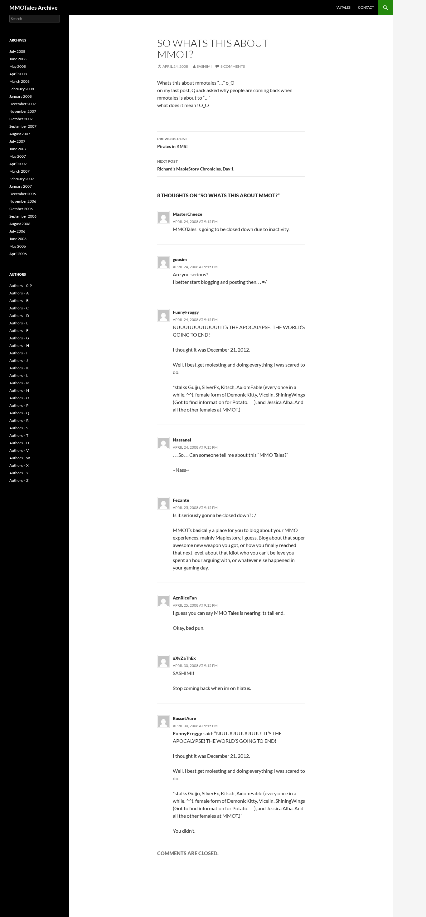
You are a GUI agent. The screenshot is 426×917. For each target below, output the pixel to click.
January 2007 (20, 186)
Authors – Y (19, 473)
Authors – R (19, 420)
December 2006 (22, 193)
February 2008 (21, 88)
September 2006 (22, 216)
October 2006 (21, 208)
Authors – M (19, 383)
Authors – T (18, 435)
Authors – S (18, 428)
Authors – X (19, 465)
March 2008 (19, 81)
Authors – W (19, 458)
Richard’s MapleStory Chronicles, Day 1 (195, 165)
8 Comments (232, 66)
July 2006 (17, 231)
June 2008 (18, 59)
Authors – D (19, 315)
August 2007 (19, 133)
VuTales (343, 7)
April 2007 (18, 163)
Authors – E (18, 323)
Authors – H (19, 345)
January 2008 (20, 96)
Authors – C (19, 308)
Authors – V (19, 450)
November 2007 (22, 111)
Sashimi (204, 66)
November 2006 (22, 201)
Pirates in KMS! (172, 142)
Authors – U (19, 443)
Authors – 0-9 (20, 285)
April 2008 (18, 73)
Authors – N (19, 390)
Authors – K (19, 368)
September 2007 (22, 126)
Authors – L (18, 375)
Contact (366, 7)
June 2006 (18, 238)
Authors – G (19, 338)
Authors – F (18, 330)
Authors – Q (19, 413)
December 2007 (22, 103)
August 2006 (19, 223)
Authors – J (18, 360)
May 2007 (17, 156)
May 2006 (17, 246)
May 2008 (17, 66)
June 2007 (18, 148)
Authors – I (18, 353)
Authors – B (19, 300)
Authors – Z (18, 480)
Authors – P (18, 405)
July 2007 (17, 141)
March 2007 (19, 171)
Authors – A (19, 293)
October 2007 (21, 118)
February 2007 (21, 178)
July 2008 (17, 51)
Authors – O (19, 398)
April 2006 (18, 253)
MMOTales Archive (33, 7)
